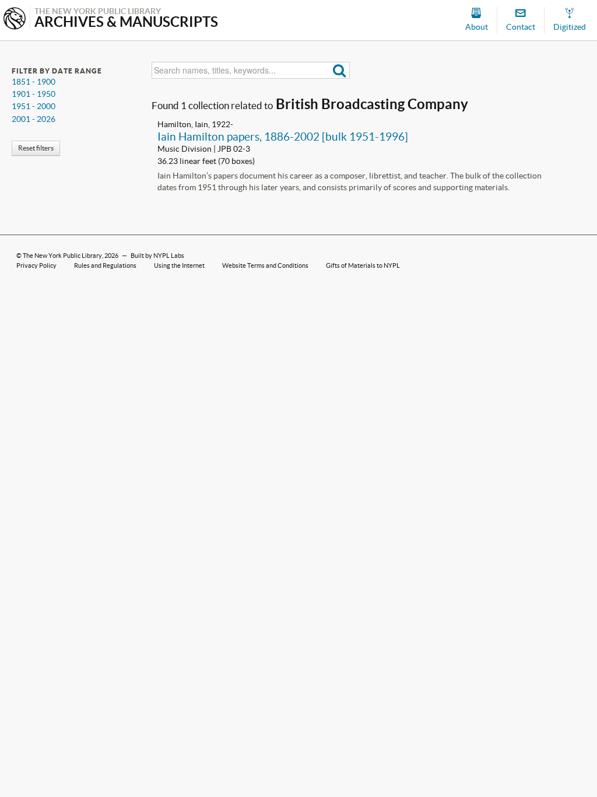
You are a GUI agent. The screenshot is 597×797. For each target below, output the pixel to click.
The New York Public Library (62, 255)
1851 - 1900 (33, 81)
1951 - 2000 (33, 106)
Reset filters (36, 148)
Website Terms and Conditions (265, 265)
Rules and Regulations (105, 265)
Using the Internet (179, 265)
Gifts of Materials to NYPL (363, 265)
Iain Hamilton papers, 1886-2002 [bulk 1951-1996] (282, 136)
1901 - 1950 (33, 94)
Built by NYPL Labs (157, 255)
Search (339, 70)
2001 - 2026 (33, 119)
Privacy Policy (36, 265)
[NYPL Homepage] (14, 19)
